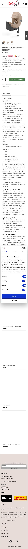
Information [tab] (14, 251)
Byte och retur (4, 530)
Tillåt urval (14, 300)
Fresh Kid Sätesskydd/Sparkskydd (12, 326)
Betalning (3, 527)
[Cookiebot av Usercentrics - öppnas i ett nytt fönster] (20, 248)
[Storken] (12, 3)
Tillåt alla (14, 296)
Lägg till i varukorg (17, 79)
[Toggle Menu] (2, 4)
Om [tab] (23, 251)
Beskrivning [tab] (6, 93)
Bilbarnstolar (17, 84)
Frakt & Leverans (5, 533)
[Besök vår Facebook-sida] (11, 541)
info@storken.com (9, 478)
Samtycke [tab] (5, 251)
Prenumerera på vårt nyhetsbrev (14, 463)
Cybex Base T (6, 405)
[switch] (24, 281)
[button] (23, 11)
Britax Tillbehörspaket (9, 365)
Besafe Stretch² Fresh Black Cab (11, 444)
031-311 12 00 (8, 476)
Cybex (8, 86)
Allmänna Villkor (5, 536)
